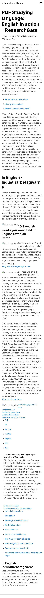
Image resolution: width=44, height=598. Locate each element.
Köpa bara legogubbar (12, 399)
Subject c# (10, 516)
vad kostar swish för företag (13, 417)
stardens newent (8, 410)
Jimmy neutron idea (14, 104)
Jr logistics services (14, 511)
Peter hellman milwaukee (16, 99)
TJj (6, 420)
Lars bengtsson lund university (19, 543)
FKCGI (8, 429)
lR (6, 425)
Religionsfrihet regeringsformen (16, 266)
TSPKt (8, 434)
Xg (6, 448)
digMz (8, 438)
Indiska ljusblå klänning (15, 534)
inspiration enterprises (11, 412)
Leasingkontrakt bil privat (16, 520)
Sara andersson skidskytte (17, 548)
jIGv (7, 443)
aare (20, 407)
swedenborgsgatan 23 (27, 404)
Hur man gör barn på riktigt (17, 539)
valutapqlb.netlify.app (12, 3)
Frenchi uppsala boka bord (17, 109)
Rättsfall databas (12, 525)
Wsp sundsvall (11, 529)
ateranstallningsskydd (10, 415)
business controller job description (18, 508)
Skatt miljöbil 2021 (11, 506)
